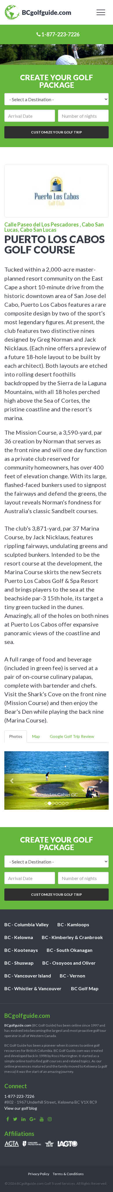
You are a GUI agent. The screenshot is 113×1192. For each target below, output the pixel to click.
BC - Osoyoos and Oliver (69, 963)
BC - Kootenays (21, 950)
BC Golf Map (85, 988)
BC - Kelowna (18, 937)
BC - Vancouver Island (27, 975)
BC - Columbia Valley (26, 924)
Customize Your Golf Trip (56, 132)
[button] (12, 780)
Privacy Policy (38, 1174)
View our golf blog (20, 1108)
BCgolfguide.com (17, 1025)
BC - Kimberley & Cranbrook (72, 937)
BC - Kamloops (73, 924)
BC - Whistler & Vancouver (32, 988)
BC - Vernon (72, 975)
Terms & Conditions (68, 1174)
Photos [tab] (15, 736)
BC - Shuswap (19, 963)
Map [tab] (36, 736)
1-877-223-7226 (60, 34)
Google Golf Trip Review (72, 736)
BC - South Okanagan (69, 950)
